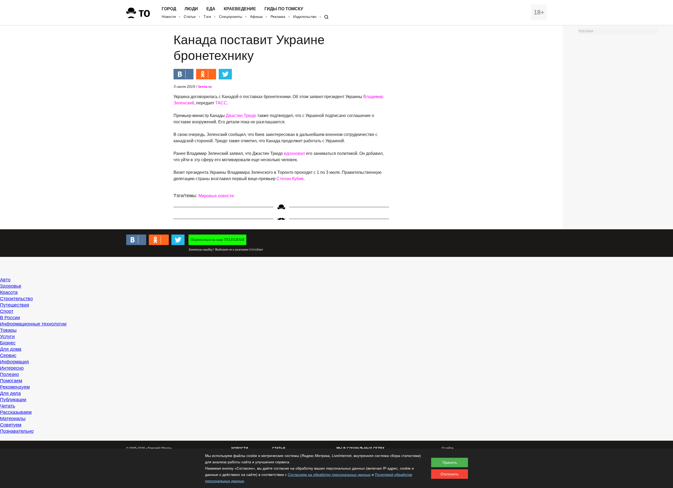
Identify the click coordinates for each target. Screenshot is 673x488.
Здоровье (10, 286)
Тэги (207, 16)
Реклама (278, 16)
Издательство (305, 16)
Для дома (10, 349)
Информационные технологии (33, 324)
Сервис (8, 355)
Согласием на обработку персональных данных (329, 474)
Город (169, 9)
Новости (169, 16)
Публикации (13, 399)
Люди (191, 9)
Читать (7, 406)
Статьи (190, 16)
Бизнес (8, 342)
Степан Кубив (290, 178)
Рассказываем (16, 412)
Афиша (256, 16)
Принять (449, 462)
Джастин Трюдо (241, 115)
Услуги (7, 336)
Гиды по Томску (283, 9)
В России (10, 317)
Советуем (10, 425)
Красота (9, 292)
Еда (210, 9)
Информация (14, 361)
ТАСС (221, 103)
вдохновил (295, 153)
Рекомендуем (15, 387)
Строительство (16, 298)
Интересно (12, 368)
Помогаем (11, 380)
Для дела (10, 393)
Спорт (6, 311)
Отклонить (449, 474)
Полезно (9, 374)
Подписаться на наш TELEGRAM (217, 240)
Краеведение (240, 9)
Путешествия (14, 305)
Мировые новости (216, 196)
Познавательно (17, 431)
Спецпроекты (230, 16)
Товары (8, 330)
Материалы (13, 418)
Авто (5, 279)
